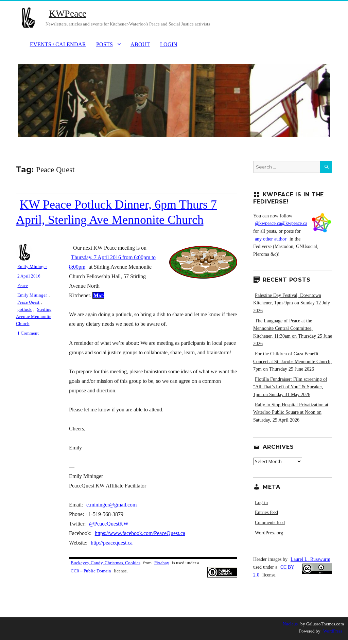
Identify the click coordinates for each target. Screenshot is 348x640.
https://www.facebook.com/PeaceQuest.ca (140, 533)
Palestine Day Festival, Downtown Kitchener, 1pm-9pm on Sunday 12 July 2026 (291, 303)
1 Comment (28, 333)
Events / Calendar (58, 44)
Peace (22, 285)
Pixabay (161, 562)
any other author (270, 239)
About (140, 44)
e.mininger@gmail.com (111, 505)
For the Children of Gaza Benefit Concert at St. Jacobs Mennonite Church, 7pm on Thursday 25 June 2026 (292, 361)
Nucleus (290, 623)
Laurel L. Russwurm (310, 559)
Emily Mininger (32, 266)
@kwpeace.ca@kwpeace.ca (281, 223)
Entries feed (266, 512)
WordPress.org (269, 532)
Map (98, 295)
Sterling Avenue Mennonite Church (34, 316)
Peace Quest (28, 302)
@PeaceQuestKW (108, 524)
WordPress (332, 631)
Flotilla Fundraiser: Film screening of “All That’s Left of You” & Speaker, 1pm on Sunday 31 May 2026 (290, 387)
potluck (24, 309)
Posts (104, 44)
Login (168, 44)
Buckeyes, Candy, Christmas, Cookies (105, 562)
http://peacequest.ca (112, 543)
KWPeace (67, 13)
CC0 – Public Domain (91, 570)
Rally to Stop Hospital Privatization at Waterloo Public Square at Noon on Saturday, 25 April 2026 (290, 412)
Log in (261, 502)
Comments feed (270, 522)
